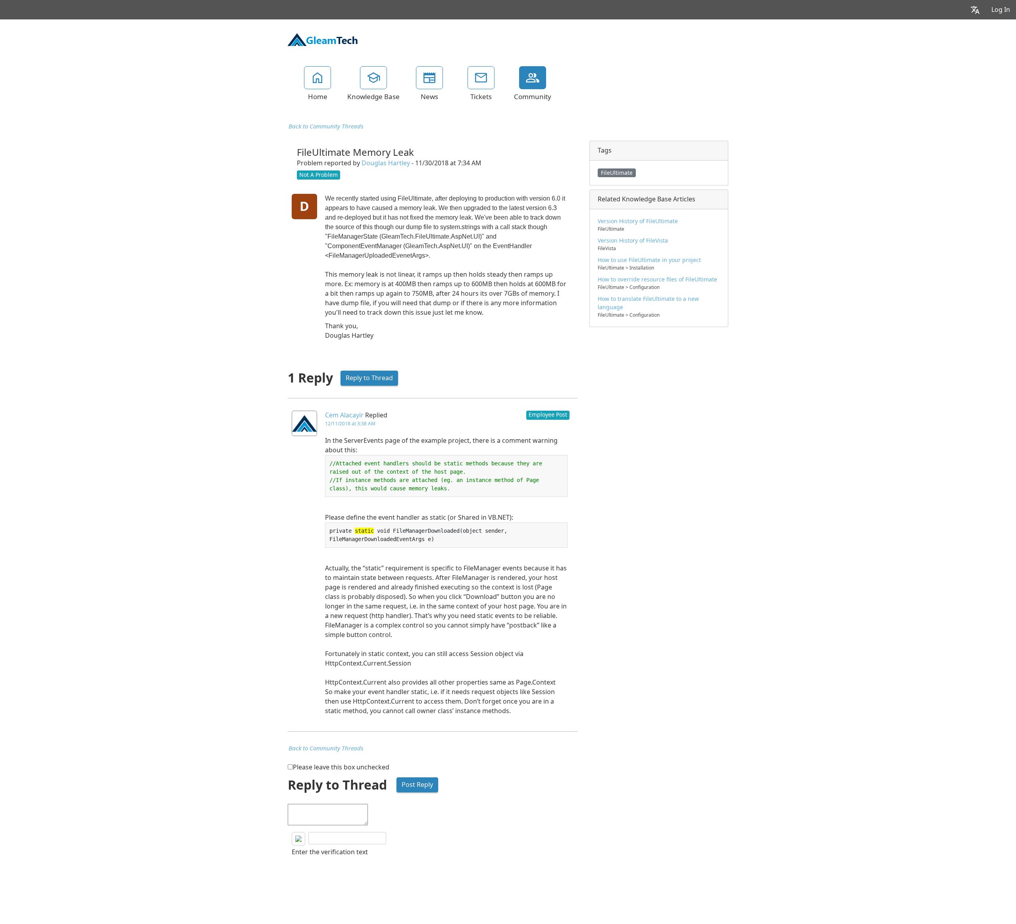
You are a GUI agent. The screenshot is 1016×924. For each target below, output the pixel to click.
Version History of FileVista (633, 240)
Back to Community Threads (326, 126)
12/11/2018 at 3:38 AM (350, 424)
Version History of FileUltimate (638, 221)
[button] (975, 9)
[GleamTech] (323, 39)
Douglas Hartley (386, 163)
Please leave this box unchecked (341, 767)
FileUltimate (617, 173)
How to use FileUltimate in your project (649, 260)
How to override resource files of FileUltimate (657, 279)
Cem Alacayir (344, 415)
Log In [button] (1000, 9)
